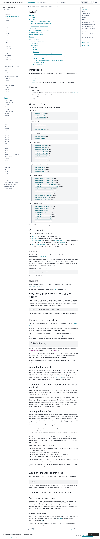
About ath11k (8, 48)
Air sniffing (36, 52)
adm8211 (7, 20)
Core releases (58, 377)
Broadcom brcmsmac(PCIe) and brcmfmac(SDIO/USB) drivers (12, 75)
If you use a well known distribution (41, 21)
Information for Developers (60, 2)
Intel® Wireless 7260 (40, 169)
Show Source (86, 45)
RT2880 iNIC (8, 146)
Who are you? (33, 19)
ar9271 (6, 38)
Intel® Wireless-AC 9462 (41, 145)
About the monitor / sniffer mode (88, 34)
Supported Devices (86, 13)
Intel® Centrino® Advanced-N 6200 (44, 191)
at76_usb (7, 40)
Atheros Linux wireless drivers (12, 66)
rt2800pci (7, 141)
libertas (6, 106)
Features (84, 11)
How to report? (35, 43)
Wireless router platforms (9, 191)
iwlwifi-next (34, 238)
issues (60, 518)
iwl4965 (7, 93)
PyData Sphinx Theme (87, 536)
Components (34, 17)
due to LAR (75, 92)
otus (6, 124)
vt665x (6, 160)
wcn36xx (7, 162)
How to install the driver (36, 34)
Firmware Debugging (38, 58)
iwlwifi (6, 98)
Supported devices (8, 14)
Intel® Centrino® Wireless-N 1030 (43, 219)
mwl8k (6, 120)
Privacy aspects (37, 64)
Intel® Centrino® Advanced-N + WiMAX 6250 (46, 186)
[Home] (28, 6)
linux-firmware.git (41, 256)
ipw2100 (7, 87)
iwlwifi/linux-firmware (37, 240)
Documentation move (9, 186)
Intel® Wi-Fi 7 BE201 (40, 115)
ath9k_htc (7, 61)
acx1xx (6, 18)
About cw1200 (8, 83)
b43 (6, 70)
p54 (6, 126)
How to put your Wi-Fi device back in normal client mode (50, 56)
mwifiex (7, 117)
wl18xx (6, 175)
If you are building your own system (41, 23)
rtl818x (6, 152)
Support (31, 37)
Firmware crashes (39, 62)
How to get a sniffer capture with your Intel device (48, 54)
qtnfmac (7, 128)
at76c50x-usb (8, 42)
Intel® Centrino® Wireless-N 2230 (43, 206)
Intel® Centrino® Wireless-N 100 (43, 214)
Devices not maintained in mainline (39, 30)
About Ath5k (8, 55)
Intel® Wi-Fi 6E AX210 (40, 129)
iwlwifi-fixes (34, 236)
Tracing (35, 49)
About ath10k (8, 46)
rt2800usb (7, 143)
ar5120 (6, 27)
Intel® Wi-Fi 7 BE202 (40, 117)
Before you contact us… (37, 41)
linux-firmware (58, 240)
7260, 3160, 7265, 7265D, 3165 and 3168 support (89, 21)
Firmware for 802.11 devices (10, 184)
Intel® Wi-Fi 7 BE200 (40, 113)
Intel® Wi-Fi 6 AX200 (40, 138)
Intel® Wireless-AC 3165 (41, 160)
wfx (6, 165)
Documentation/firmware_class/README (59, 335)
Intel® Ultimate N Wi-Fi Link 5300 (43, 195)
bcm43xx (7, 72)
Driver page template (9, 85)
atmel (6, 68)
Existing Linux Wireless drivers (11, 16)
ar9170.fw (7, 33)
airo (6, 25)
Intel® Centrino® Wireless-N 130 (43, 216)
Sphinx (12, 537)
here (42, 520)
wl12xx (6, 173)
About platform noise (86, 31)
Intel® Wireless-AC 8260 (41, 158)
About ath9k (8, 59)
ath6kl (6, 57)
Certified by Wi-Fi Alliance (10, 188)
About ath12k (8, 51)
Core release (33, 28)
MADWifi (7, 113)
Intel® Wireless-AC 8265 (41, 153)
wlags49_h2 (8, 178)
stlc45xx (7, 158)
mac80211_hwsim (9, 111)
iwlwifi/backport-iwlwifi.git (38, 244)
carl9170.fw (7, 78)
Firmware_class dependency (88, 24)
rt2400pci (7, 135)
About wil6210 (8, 167)
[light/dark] (96, 2)
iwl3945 (7, 91)
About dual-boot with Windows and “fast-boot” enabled (89, 29)
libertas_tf (7, 109)
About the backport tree (87, 26)
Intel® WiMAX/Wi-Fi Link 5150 (42, 197)
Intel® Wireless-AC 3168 (41, 156)
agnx (6, 22)
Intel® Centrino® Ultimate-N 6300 (44, 189)
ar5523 (6, 29)
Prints (34, 47)
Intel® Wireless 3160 (40, 171)
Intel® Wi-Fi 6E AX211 (40, 127)
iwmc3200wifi (8, 104)
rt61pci (6, 148)
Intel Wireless (64, 225)
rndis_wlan (7, 130)
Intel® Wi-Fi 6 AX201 (40, 136)
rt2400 (6, 133)
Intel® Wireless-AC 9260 (41, 149)
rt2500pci (7, 137)
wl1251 (6, 171)
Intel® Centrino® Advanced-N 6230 (44, 180)
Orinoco (7, 122)
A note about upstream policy (39, 26)
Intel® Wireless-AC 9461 (41, 147)
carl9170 (7, 80)
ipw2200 (7, 89)
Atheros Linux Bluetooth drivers (12, 64)
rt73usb (7, 150)
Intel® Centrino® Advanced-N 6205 (44, 182)
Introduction (7, 96)
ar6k (6, 31)
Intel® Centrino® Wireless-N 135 (43, 212)
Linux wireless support (9, 9)
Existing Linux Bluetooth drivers (11, 182)
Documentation (7, 12)
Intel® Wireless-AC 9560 (41, 151)
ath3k (6, 53)
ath (5, 44)
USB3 (32, 430)
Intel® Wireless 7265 (40, 167)
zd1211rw (7, 180)
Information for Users (33, 2)
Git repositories (85, 15)
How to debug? (35, 45)
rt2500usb (7, 139)
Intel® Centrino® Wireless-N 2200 (43, 208)
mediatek (7, 115)
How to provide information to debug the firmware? (48, 60)
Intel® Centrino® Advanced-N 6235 (44, 178)
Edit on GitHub (86, 42)
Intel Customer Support (35, 286)
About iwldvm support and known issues (88, 38)
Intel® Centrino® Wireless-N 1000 (43, 221)
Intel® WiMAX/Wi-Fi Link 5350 (43, 193)
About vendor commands (36, 32)
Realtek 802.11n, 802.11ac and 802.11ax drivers (12, 155)
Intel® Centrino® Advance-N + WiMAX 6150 (46, 184)
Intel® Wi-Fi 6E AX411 (40, 125)
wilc (6, 169)
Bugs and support (10, 102)
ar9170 (6, 35)
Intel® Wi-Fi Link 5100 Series (42, 199)
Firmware (84, 17)
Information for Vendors (46, 2)
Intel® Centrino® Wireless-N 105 (43, 210)
